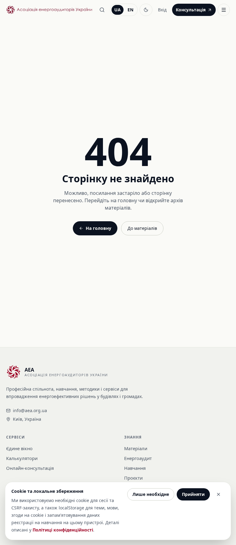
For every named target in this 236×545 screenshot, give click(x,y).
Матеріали (135, 448)
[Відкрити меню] (224, 10)
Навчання (135, 468)
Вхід (162, 10)
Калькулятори (21, 458)
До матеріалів (142, 228)
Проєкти (133, 478)
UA (117, 10)
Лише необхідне (150, 494)
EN (130, 10)
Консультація (191, 10)
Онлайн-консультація (30, 468)
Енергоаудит (138, 458)
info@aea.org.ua (30, 410)
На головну (98, 228)
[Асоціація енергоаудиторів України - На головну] (49, 10)
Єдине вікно (19, 448)
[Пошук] (102, 10)
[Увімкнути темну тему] (146, 10)
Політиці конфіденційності (63, 530)
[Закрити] (218, 494)
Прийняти (193, 494)
